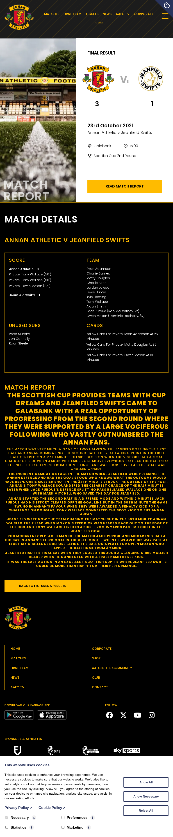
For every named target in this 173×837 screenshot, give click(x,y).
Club (96, 677)
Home (15, 648)
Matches (51, 14)
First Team (72, 14)
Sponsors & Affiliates (23, 739)
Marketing (75, 827)
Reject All (146, 810)
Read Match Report (125, 186)
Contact (100, 687)
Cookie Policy (52, 808)
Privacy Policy (18, 808)
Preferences (77, 818)
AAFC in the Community (112, 668)
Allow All (146, 782)
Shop (99, 23)
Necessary (20, 818)
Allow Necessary (146, 796)
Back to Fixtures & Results (42, 586)
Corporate (143, 14)
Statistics (18, 827)
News (107, 14)
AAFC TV (123, 14)
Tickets (92, 14)
